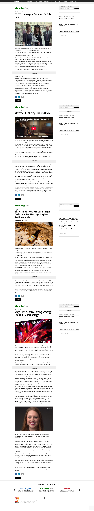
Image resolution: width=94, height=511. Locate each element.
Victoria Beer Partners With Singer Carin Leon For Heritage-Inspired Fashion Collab (68, 21)
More (52, 1)
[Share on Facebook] (16, 97)
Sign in (59, 1)
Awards (40, 1)
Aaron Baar (18, 20)
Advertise (71, 1)
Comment (18, 100)
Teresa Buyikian (19, 220)
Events (35, 1)
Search (55, 1)
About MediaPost (24, 498)
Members (46, 1)
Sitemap (46, 498)
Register (65, 1)
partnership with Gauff (35, 156)
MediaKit (30, 498)
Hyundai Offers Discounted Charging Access (69, 31)
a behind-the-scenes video (30, 151)
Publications (29, 1)
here (38, 282)
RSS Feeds (42, 498)
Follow (76, 1)
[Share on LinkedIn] (19, 97)
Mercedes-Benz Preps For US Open (66, 18)
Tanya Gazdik (19, 116)
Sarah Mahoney (19, 317)
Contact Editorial (36, 498)
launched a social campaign (28, 158)
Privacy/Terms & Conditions (54, 498)
